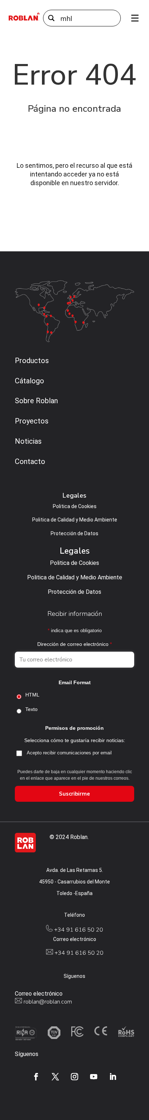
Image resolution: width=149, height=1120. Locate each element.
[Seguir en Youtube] (93, 1076)
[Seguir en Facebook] (36, 1076)
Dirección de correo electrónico (74, 644)
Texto (31, 709)
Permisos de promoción (74, 728)
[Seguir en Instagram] (74, 1076)
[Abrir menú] (132, 18)
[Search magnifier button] (51, 18)
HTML (32, 695)
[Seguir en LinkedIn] (113, 1076)
